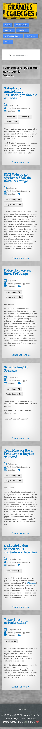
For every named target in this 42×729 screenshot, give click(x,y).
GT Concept (31, 583)
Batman (9, 116)
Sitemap (32, 718)
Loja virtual (19, 718)
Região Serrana (12, 204)
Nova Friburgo (12, 199)
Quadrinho (10, 121)
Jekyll (13, 721)
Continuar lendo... (21, 162)
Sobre (9, 718)
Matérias (11, 111)
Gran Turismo (11, 571)
